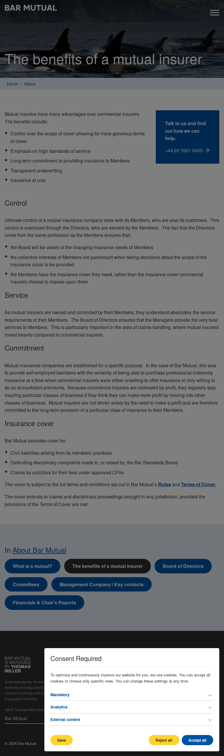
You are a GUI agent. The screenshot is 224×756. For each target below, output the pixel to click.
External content (65, 719)
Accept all (197, 740)
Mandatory (59, 694)
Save (61, 740)
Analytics (58, 707)
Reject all (163, 740)
